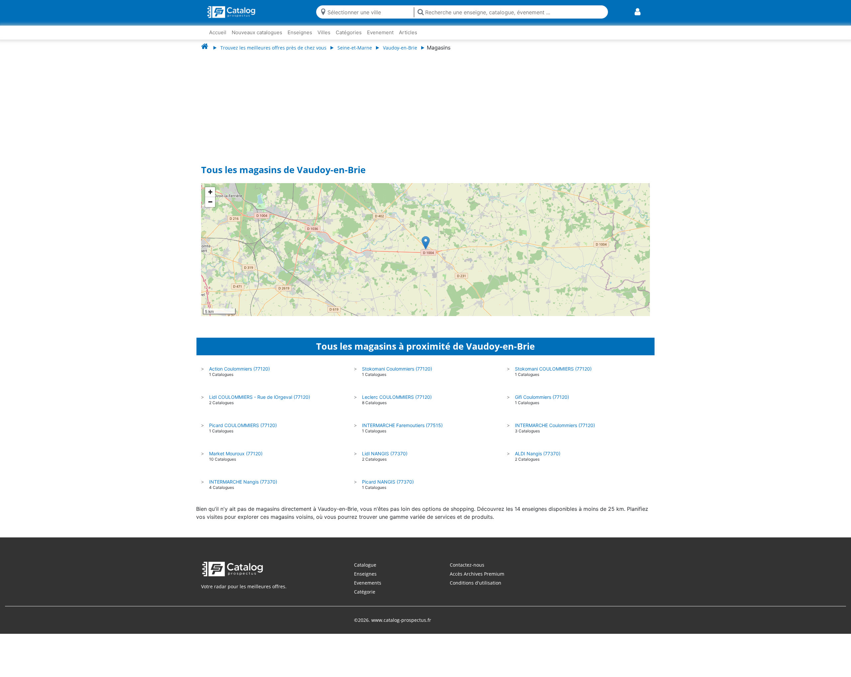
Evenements (367, 583)
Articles (408, 32)
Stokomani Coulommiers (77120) (397, 369)
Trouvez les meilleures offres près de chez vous (273, 48)
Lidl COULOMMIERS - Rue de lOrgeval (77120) (259, 397)
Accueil (217, 32)
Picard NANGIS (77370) (388, 482)
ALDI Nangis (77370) (537, 453)
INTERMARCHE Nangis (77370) (243, 482)
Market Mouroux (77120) (236, 453)
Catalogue (365, 565)
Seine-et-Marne (354, 48)
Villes (323, 32)
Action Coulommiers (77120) (239, 369)
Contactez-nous (467, 565)
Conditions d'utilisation (475, 583)
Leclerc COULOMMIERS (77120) (397, 397)
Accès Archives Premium (477, 574)
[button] (426, 243)
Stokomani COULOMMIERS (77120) (553, 369)
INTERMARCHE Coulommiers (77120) (555, 425)
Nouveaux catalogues (257, 32)
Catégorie (364, 592)
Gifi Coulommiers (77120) (542, 397)
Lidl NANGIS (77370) (385, 453)
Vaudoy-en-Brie (400, 48)
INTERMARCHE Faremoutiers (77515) (402, 425)
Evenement (380, 32)
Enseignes (300, 32)
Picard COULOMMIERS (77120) (243, 425)
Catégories (349, 32)
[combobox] (369, 11)
